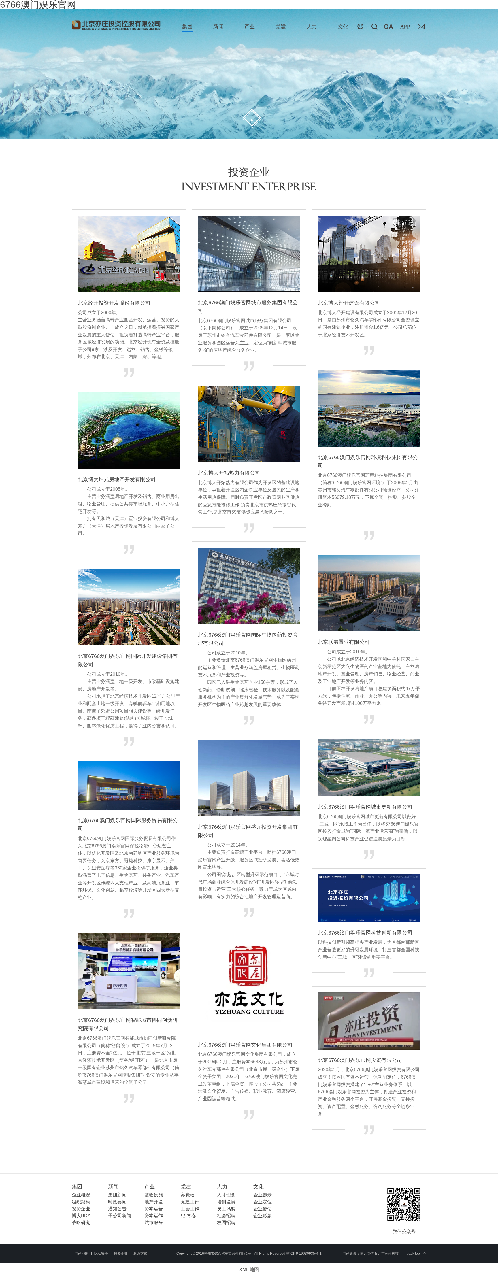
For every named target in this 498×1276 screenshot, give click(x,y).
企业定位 (262, 1201)
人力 (312, 26)
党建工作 (190, 1201)
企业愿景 (262, 1194)
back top (413, 1254)
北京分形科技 (388, 1254)
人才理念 (226, 1194)
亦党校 (188, 1194)
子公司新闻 (119, 1215)
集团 (187, 26)
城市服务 (153, 1222)
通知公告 (117, 1208)
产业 (249, 26)
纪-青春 (188, 1215)
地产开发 (153, 1201)
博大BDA (81, 1215)
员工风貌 (226, 1208)
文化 (343, 26)
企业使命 (262, 1208)
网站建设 (349, 1254)
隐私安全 (101, 1254)
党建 (281, 26)
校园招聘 (226, 1222)
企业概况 (81, 1194)
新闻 (218, 26)
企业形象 (262, 1215)
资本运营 (153, 1208)
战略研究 (81, 1222)
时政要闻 (117, 1201)
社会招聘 (226, 1215)
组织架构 (81, 1201)
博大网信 (367, 1254)
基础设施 (153, 1194)
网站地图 (81, 1254)
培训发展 (226, 1201)
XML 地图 (249, 1269)
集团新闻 (117, 1194)
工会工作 (190, 1208)
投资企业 (81, 1208)
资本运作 (153, 1215)
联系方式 (140, 1254)
